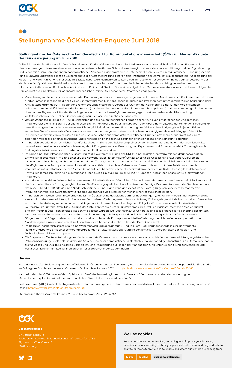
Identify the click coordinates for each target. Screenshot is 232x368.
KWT (207, 10)
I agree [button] (129, 357)
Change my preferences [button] (167, 357)
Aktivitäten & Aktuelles (88, 10)
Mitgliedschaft (151, 10)
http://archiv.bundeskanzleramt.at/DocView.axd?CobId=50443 (154, 268)
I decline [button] (143, 357)
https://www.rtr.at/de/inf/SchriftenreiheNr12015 (57, 287)
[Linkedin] (29, 358)
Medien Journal (180, 10)
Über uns (122, 10)
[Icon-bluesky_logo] (21, 358)
